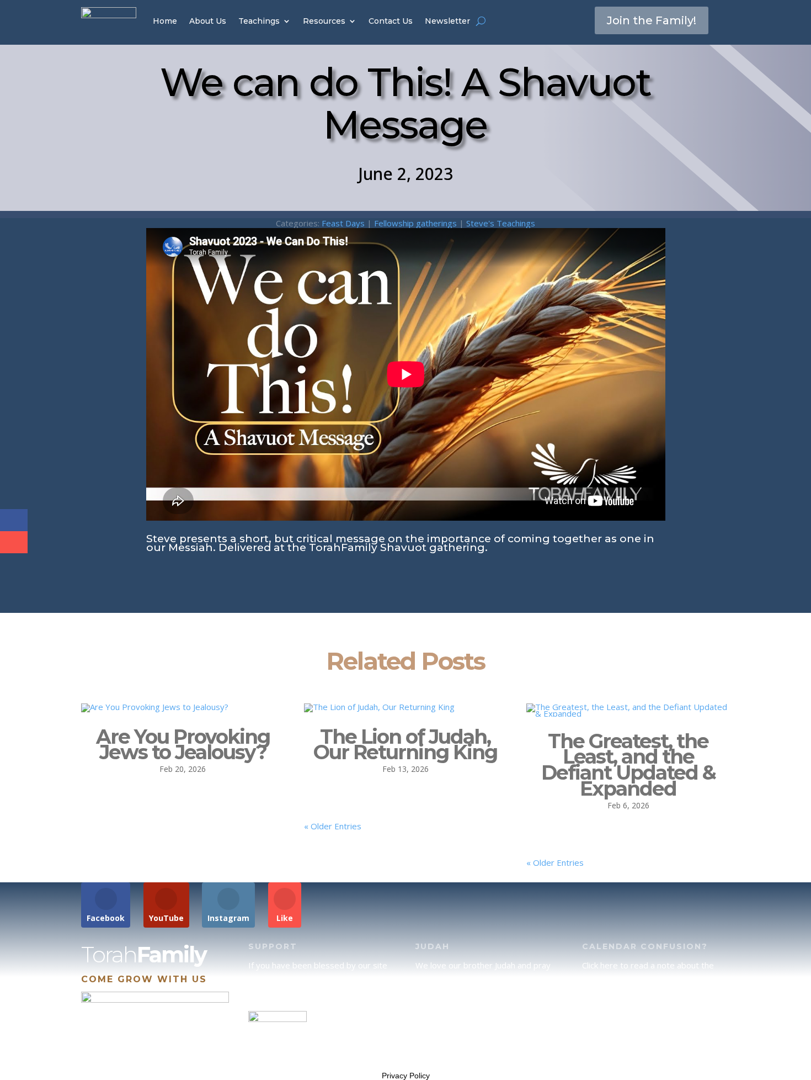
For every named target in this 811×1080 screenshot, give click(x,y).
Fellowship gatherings (415, 223)
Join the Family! (651, 20)
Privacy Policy (406, 1075)
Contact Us (391, 21)
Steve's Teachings (500, 223)
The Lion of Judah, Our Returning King (405, 744)
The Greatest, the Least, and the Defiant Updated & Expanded (628, 765)
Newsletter (447, 21)
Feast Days (343, 223)
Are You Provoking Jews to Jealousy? (183, 744)
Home (165, 21)
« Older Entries (332, 826)
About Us (207, 21)
